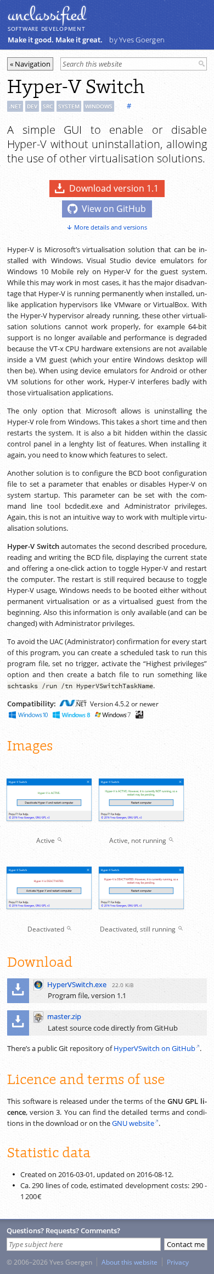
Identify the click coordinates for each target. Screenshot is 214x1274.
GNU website (133, 1123)
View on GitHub (114, 209)
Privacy (178, 1261)
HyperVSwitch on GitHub (154, 1048)
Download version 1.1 (114, 188)
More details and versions (110, 227)
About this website (129, 1261)
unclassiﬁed (47, 15)
